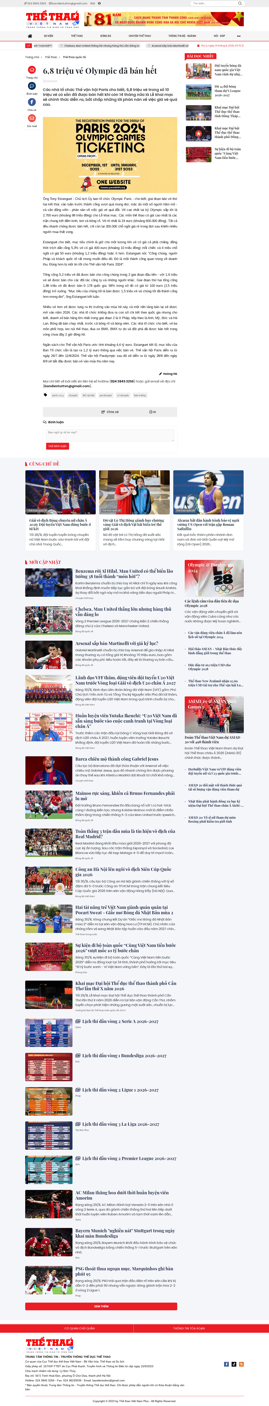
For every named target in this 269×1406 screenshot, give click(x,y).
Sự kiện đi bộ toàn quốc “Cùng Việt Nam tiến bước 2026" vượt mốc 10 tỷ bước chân (125, 947)
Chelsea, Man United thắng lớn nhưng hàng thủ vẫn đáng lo (68, 45)
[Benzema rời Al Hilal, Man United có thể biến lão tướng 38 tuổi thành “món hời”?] (48, 582)
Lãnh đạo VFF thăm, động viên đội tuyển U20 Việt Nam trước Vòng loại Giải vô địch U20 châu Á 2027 (125, 680)
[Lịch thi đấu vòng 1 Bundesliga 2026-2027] (48, 1067)
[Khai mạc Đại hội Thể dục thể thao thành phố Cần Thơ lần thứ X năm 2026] (48, 995)
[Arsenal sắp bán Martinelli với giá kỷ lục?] (48, 655)
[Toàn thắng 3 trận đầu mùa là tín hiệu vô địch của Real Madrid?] (48, 843)
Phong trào (81, 972)
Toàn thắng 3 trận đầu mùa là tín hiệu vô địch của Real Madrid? (125, 833)
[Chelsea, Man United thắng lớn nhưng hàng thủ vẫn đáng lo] (48, 620)
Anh (77, 1164)
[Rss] (241, 1364)
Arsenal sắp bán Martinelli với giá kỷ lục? (143, 45)
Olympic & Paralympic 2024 (210, 567)
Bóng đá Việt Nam (85, 704)
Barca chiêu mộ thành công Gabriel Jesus (116, 759)
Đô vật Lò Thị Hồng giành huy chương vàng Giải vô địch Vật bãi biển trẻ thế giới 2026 (133, 524)
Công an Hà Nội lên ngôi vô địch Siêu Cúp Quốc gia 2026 (123, 871)
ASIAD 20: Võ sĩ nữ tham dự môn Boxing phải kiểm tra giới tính (212, 820)
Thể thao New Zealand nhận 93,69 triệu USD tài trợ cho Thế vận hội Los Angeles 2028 (215, 683)
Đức (77, 1061)
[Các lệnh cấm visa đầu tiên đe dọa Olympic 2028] (214, 578)
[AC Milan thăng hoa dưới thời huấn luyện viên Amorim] (48, 1204)
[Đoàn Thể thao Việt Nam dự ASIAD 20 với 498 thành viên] (214, 714)
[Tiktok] (234, 1364)
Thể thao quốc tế (37, 510)
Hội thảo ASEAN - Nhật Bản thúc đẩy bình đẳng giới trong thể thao (215, 651)
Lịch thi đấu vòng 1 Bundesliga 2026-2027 (123, 1055)
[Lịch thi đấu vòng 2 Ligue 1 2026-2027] (48, 1101)
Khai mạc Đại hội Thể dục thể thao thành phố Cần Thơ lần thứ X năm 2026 (125, 985)
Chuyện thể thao (84, 598)
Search (240, 3)
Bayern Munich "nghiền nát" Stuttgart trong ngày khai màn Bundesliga (125, 1233)
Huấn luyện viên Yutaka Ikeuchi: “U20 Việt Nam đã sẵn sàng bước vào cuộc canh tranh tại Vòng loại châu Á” (126, 721)
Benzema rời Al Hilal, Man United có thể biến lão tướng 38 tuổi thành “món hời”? (124, 573)
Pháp (78, 1095)
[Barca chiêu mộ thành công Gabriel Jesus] (48, 770)
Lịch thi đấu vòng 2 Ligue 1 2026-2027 (120, 1090)
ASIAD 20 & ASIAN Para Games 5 (212, 704)
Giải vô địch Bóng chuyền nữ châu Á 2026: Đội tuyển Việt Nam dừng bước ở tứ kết (60, 524)
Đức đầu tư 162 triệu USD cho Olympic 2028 (209, 667)
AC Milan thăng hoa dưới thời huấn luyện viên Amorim (122, 1195)
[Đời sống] (164, 19)
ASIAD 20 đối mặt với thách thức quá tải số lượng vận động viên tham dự (215, 787)
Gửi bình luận (58, 446)
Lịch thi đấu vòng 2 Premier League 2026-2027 (128, 1158)
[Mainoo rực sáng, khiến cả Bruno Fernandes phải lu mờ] (48, 805)
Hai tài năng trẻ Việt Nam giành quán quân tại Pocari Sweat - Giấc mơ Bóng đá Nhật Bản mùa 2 (124, 909)
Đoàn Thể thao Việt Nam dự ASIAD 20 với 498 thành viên (212, 739)
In (154, 412)
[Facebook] (226, 1364)
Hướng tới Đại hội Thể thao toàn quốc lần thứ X (100, 1010)
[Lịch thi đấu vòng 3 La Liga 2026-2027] (48, 1135)
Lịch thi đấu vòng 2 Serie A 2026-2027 (119, 1021)
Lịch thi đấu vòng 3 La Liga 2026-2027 (120, 1124)
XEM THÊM (101, 1306)
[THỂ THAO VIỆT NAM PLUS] (52, 19)
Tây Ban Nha (82, 1130)
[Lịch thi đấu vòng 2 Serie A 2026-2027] (48, 1033)
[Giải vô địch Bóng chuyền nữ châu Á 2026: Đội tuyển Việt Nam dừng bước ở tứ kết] (60, 492)
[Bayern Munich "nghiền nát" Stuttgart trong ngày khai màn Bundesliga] (48, 1242)
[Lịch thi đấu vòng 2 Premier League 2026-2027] (48, 1170)
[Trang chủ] (30, 36)
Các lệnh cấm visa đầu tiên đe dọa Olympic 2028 (212, 603)
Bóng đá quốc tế (84, 631)
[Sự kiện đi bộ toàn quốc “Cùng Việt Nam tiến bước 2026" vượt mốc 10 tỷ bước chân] (48, 957)
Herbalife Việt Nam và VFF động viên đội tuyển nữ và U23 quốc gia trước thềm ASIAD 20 (214, 771)
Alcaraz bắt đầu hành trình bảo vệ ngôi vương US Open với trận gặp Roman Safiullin (208, 524)
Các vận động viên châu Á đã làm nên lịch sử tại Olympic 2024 (215, 635)
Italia (78, 1027)
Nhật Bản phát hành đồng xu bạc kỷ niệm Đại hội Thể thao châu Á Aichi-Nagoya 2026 (214, 803)
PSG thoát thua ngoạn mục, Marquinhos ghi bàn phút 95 (124, 1271)
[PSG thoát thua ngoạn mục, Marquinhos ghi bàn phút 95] (48, 1280)
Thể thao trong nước (86, 934)
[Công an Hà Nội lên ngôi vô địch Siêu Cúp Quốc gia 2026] (48, 881)
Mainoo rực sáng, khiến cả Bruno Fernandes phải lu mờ (125, 795)
